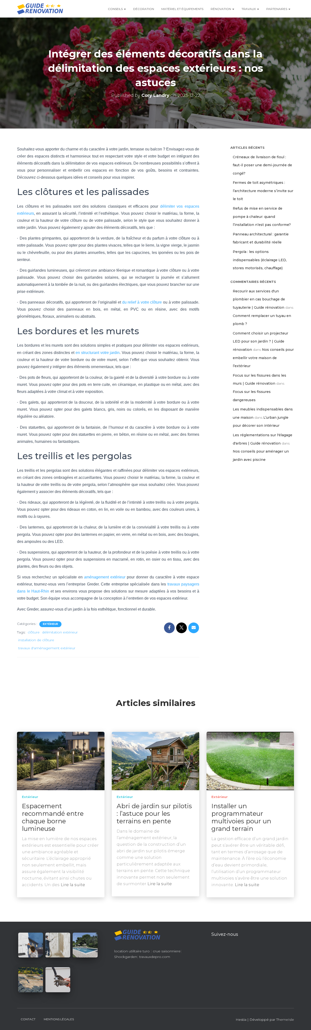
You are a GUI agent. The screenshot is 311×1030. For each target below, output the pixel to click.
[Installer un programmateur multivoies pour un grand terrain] (250, 761)
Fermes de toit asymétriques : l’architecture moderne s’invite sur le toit (263, 190)
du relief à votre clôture (142, 302)
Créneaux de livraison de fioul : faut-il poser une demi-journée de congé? (262, 165)
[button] (124, 9)
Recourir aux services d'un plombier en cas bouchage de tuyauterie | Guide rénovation (259, 299)
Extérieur (50, 624)
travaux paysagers (183, 584)
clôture (34, 632)
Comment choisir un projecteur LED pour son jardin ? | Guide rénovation (260, 341)
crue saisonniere (167, 951)
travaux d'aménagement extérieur (46, 648)
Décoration (143, 9)
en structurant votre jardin (98, 353)
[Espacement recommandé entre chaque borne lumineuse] (60, 761)
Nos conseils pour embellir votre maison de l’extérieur (263, 357)
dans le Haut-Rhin (33, 591)
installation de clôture (36, 640)
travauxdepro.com (154, 957)
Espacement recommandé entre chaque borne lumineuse (53, 817)
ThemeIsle (285, 1019)
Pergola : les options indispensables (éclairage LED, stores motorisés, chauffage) (260, 260)
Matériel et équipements (182, 9)
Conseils (115, 9)
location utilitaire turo (132, 951)
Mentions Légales (59, 1019)
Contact (28, 1019)
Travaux (249, 9)
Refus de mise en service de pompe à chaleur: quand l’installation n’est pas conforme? (262, 216)
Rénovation (221, 9)
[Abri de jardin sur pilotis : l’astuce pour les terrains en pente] (155, 761)
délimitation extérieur (60, 632)
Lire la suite (73, 884)
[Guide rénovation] (40, 9)
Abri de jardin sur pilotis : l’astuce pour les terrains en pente (154, 813)
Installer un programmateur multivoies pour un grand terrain (241, 817)
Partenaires (277, 9)
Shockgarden (125, 957)
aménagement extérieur (104, 577)
